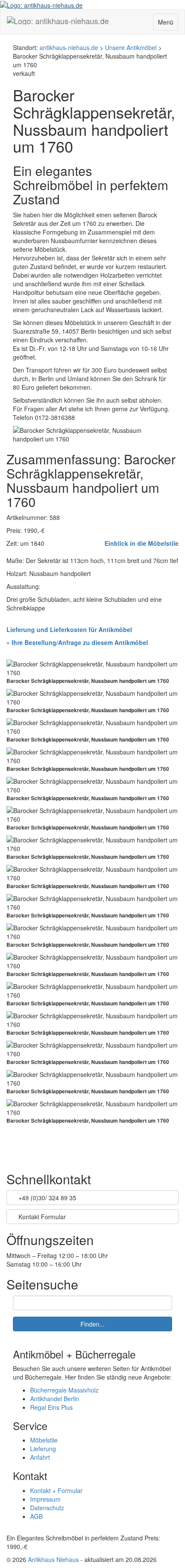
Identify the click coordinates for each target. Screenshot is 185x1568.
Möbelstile (44, 1440)
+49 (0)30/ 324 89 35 (46, 1197)
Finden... (92, 1324)
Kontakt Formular (41, 1216)
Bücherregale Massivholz (64, 1390)
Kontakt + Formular (56, 1490)
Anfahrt (40, 1457)
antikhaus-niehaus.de (69, 47)
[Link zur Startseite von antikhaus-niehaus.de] (41, 4)
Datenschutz (47, 1507)
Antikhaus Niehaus (53, 1559)
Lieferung (43, 1448)
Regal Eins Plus (51, 1407)
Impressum (45, 1499)
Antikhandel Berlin (54, 1398)
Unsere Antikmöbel (131, 47)
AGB (36, 1516)
